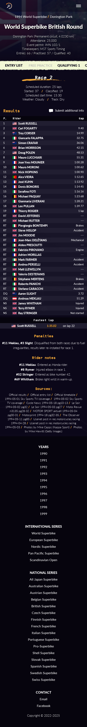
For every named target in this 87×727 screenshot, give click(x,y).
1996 (43, 493)
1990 (43, 453)
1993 (43, 473)
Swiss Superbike (43, 679)
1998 (43, 507)
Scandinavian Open (43, 559)
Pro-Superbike (43, 646)
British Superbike (43, 606)
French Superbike (43, 626)
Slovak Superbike (43, 659)
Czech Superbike (43, 612)
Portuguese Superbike (43, 639)
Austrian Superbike (43, 592)
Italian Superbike (43, 632)
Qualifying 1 (68, 65)
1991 (43, 460)
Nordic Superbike (43, 546)
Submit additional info (69, 110)
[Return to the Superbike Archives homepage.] (8, 5)
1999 (43, 513)
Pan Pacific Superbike (43, 553)
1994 (43, 480)
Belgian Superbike (43, 599)
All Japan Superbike (43, 579)
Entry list (14, 65)
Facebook (43, 705)
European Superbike (43, 539)
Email (43, 699)
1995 (43, 487)
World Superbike (43, 533)
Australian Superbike (43, 586)
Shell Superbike (43, 652)
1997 (43, 500)
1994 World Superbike (31, 16)
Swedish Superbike (43, 672)
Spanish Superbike (44, 666)
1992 (43, 466)
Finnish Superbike (43, 619)
